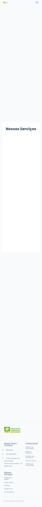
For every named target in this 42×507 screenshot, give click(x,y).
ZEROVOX (20, 501)
